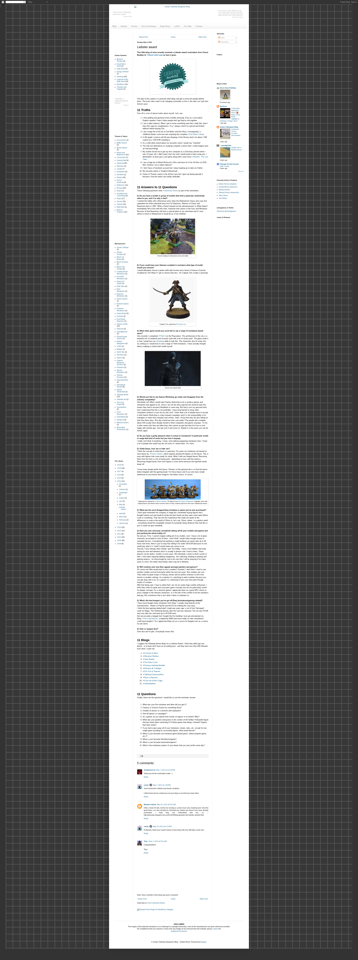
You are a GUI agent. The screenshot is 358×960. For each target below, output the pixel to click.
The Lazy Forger (120, 403)
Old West (120, 175)
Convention (121, 157)
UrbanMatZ (121, 417)
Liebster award (122, 508)
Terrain (134, 26)
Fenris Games (157, 454)
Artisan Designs (120, 253)
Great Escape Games (122, 338)
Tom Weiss (223, 198)
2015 (119, 478)
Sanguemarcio (149, 770)
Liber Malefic (149, 659)
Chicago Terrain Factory (229, 164)
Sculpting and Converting (122, 195)
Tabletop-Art (121, 399)
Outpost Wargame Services (120, 363)
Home (173, 37)
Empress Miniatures (121, 295)
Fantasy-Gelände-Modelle (154, 665)
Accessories (121, 140)
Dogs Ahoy (121, 69)
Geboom (120, 329)
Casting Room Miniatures (122, 273)
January (122, 523)
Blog (114, 26)
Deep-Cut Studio (120, 282)
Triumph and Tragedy (121, 88)
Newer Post (143, 37)
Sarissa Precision (120, 376)
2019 (119, 465)
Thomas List (181, 324)
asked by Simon (171, 191)
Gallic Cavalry (224, 166)
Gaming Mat (121, 160)
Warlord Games (123, 423)
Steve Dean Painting (228, 88)
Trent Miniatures (121, 413)
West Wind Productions (121, 428)
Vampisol (120, 420)
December (123, 484)
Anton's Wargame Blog (229, 127)
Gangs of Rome (123, 72)
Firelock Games (123, 304)
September (123, 493)
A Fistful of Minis (151, 653)
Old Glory (120, 355)
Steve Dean (223, 195)
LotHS (177, 26)
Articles (124, 26)
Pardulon (120, 367)
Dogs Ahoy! (165, 26)
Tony (146, 841)
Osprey (119, 358)
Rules (119, 191)
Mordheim (120, 84)
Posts (222, 38)
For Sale (187, 26)
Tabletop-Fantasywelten (153, 674)
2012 (119, 531)
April (121, 513)
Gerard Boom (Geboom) (228, 187)
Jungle (119, 169)
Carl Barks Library (196, 134)
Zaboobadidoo (150, 683)
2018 (119, 468)
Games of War (122, 324)
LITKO (119, 346)
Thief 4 (163, 336)
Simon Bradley (161, 501)
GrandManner (122, 332)
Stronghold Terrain (121, 386)
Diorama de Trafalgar (152, 668)
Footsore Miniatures (121, 309)
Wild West (120, 207)
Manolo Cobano (150, 805)
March (121, 517)
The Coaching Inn (150, 618)
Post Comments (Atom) (156, 903)
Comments (224, 42)
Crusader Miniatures (121, 277)
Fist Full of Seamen (152, 671)
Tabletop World (122, 395)
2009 (119, 540)
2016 (119, 475)
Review (120, 188)
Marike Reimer (224, 190)
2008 (119, 544)
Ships (119, 198)
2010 (119, 537)
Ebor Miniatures (121, 290)
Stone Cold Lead (155, 55)
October (122, 489)
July (121, 501)
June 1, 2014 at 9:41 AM (157, 841)
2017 (119, 471)
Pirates (119, 177)
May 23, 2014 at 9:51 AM (166, 805)
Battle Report (122, 143)
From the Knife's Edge (153, 681)
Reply (146, 777)
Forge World (121, 313)
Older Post (202, 37)
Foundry (120, 316)
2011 (119, 534)
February (122, 520)
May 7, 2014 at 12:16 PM (165, 770)
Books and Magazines (121, 154)
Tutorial (120, 204)
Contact (199, 26)
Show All (240, 171)
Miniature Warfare (151, 656)
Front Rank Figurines (121, 320)
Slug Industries (122, 380)
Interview (120, 166)
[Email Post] (141, 756)
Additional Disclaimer (179, 931)
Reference (121, 185)
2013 (119, 527)
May (121, 505)
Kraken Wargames (121, 342)
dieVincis (223, 106)
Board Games (122, 148)
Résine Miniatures (121, 371)
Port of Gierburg (149, 26)
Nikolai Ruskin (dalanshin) (229, 192)
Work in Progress (120, 211)
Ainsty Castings (123, 247)
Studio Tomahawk (121, 391)
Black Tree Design (121, 268)
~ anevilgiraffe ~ (226, 146)
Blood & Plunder (120, 60)
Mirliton (119, 349)
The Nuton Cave (150, 662)
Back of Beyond (150, 677)
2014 (119, 481)
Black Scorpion (122, 262)
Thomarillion (121, 407)
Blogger (203, 942)
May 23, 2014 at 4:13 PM (162, 826)
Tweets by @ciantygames (226, 211)
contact (215, 929)
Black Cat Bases (120, 258)
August (122, 498)
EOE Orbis (121, 286)
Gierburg (160, 341)
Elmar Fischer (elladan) (228, 184)
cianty (146, 785)
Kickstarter (121, 172)
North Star (120, 352)
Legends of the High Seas (122, 80)
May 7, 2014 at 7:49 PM (162, 785)
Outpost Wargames (187, 501)
